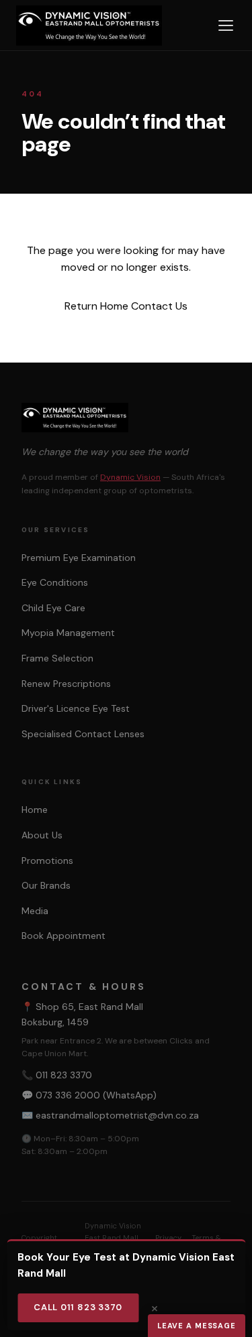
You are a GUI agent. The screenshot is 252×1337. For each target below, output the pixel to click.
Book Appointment (64, 936)
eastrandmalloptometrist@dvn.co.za (117, 1115)
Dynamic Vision (130, 477)
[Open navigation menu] (226, 25)
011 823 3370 (64, 1075)
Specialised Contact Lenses (83, 734)
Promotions (47, 860)
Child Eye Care (53, 608)
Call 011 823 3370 (78, 1307)
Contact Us (159, 306)
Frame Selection (57, 658)
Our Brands (46, 885)
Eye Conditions (55, 582)
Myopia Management (68, 633)
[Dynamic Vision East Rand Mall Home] (89, 25)
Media (35, 911)
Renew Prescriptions (66, 684)
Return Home (96, 306)
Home (35, 810)
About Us (42, 835)
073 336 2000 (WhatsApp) (96, 1095)
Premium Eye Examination (79, 558)
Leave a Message (196, 1325)
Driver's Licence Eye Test (76, 708)
